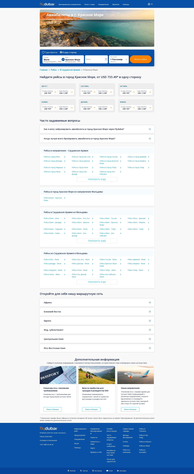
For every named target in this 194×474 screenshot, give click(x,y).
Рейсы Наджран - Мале (53, 270)
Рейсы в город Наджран (53, 167)
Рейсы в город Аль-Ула (81, 157)
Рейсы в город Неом (80, 167)
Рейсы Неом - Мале (79, 270)
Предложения (79, 435)
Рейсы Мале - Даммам (137, 218)
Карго (92, 448)
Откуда (46, 57)
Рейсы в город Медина (137, 161)
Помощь (126, 4)
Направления (103, 4)
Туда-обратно (51, 52)
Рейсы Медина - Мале (136, 263)
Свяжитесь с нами (95, 443)
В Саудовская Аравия (70, 70)
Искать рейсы (140, 59)
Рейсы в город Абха (52, 157)
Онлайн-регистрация (112, 430)
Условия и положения (48, 440)
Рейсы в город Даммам (137, 157)
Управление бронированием (96, 431)
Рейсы (54, 70)
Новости (93, 437)
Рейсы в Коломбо (142, 451)
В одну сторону (70, 52)
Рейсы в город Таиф (136, 167)
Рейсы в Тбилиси (142, 430)
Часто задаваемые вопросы (111, 437)
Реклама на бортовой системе (111, 452)
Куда (66, 57)
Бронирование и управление (70, 4)
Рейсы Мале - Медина (136, 222)
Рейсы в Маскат (145, 442)
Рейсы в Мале (144, 446)
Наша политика (46, 436)
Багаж (76, 443)
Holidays (126, 446)
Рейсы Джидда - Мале (52, 263)
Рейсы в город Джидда (53, 161)
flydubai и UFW (96, 452)
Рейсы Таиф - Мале (135, 270)
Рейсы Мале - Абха (51, 218)
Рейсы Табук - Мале (108, 270)
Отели (125, 442)
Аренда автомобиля (127, 436)
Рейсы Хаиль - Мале (52, 274)
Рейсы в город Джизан (81, 161)
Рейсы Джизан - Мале (80, 263)
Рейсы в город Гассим (108, 157)
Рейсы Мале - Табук (108, 229)
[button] (97, 129)
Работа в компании (126, 451)
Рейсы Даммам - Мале (137, 259)
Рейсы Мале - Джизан (80, 222)
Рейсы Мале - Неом (79, 229)
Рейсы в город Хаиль (52, 172)
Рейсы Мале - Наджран (53, 229)
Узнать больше (52, 409)
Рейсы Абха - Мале (51, 259)
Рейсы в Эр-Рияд (143, 436)
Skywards (115, 4)
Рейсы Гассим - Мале (108, 259)
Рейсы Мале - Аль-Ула (81, 218)
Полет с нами (89, 4)
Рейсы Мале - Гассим (108, 218)
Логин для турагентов (111, 460)
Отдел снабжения (111, 445)
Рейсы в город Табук (108, 167)
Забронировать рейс (80, 430)
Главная (44, 70)
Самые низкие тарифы (128, 430)
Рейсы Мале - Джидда (52, 222)
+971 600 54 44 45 (46, 444)
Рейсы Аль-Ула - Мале (81, 259)
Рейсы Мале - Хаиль (52, 233)
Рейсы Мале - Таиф (135, 229)
